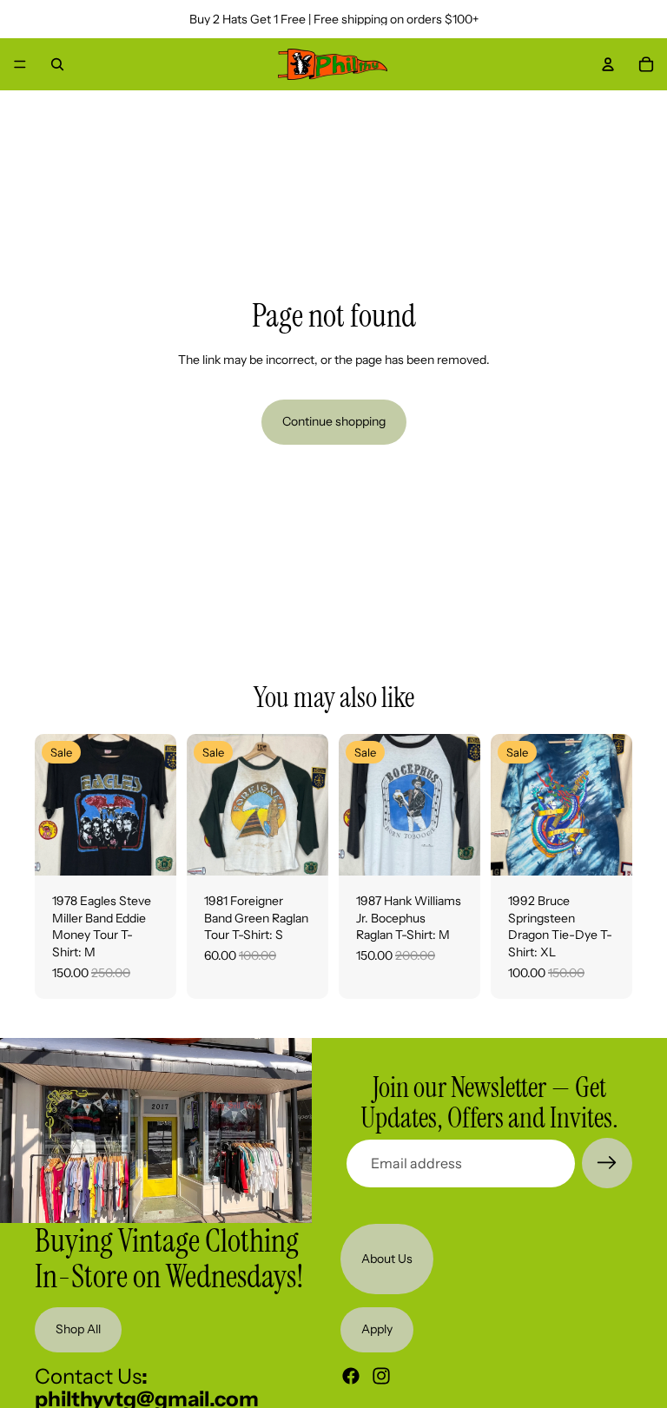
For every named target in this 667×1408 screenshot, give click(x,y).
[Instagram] (381, 1375)
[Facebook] (350, 1375)
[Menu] (20, 64)
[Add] (149, 848)
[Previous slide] (54, 805)
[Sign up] (607, 1163)
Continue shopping (334, 421)
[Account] (608, 64)
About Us (387, 1258)
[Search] (57, 64)
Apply (377, 1329)
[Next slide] (157, 805)
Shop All (78, 1329)
